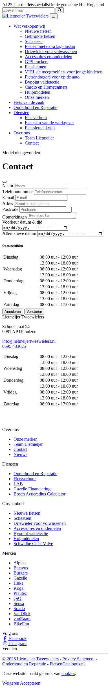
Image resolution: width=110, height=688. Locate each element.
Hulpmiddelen (37, 92)
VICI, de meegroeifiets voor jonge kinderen (63, 71)
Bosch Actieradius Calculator (39, 494)
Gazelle (20, 578)
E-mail (8, 197)
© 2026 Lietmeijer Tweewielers (30, 658)
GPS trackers (36, 61)
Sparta (19, 608)
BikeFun (21, 623)
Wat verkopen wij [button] (29, 26)
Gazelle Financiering (32, 488)
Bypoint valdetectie (42, 82)
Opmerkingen (14, 217)
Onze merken (37, 97)
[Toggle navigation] (54, 16)
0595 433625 (14, 346)
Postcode (10, 209)
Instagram (17, 643)
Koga (18, 588)
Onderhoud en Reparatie (35, 107)
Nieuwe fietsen (38, 31)
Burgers (21, 573)
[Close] (4, 182)
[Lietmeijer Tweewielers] (26, 16)
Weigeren (10, 683)
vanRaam (22, 618)
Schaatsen (34, 41)
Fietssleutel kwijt (40, 127)
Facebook (17, 638)
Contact (32, 143)
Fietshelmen (35, 66)
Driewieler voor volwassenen (51, 51)
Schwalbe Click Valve (33, 543)
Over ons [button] (22, 132)
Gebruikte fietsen (40, 36)
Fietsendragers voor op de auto (52, 77)
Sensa (19, 603)
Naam (7, 185)
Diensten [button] (21, 112)
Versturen (34, 311)
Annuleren (13, 311)
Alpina (20, 562)
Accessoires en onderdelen (48, 56)
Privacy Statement (78, 658)
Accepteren (30, 683)
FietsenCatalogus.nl (67, 663)
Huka (18, 583)
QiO (17, 598)
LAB (18, 483)
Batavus (21, 567)
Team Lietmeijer (39, 138)
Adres (7, 203)
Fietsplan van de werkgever (49, 122)
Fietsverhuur (36, 117)
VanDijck (22, 613)
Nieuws (20, 454)
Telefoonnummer (17, 191)
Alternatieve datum (19, 233)
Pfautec (20, 593)
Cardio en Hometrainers (46, 87)
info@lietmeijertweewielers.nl (29, 341)
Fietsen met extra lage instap (50, 46)
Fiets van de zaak (29, 102)
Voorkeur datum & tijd (22, 222)
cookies (68, 673)
